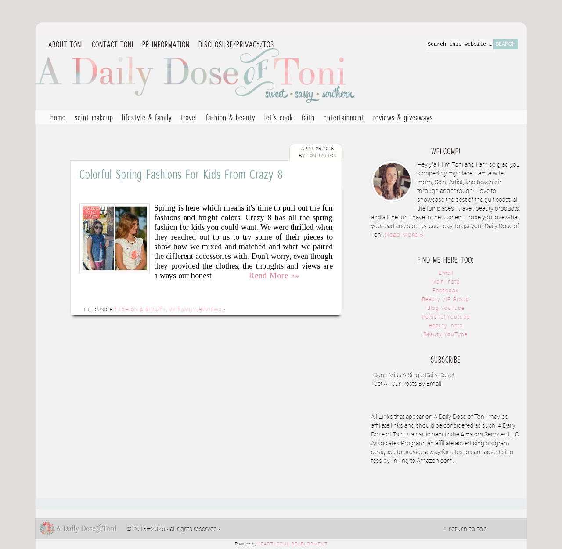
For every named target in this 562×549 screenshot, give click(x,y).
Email (446, 273)
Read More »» (274, 275)
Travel (187, 118)
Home (58, 117)
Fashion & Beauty (229, 118)
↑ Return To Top (465, 529)
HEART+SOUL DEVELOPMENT (292, 544)
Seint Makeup (94, 117)
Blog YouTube (446, 308)
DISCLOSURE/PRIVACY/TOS (234, 45)
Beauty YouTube (446, 335)
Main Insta (446, 282)
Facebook (445, 291)
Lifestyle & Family (145, 118)
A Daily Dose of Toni (246, 73)
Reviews (210, 310)
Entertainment (341, 118)
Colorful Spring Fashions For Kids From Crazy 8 (181, 174)
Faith (308, 117)
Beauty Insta (446, 326)
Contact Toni (112, 44)
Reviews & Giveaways (401, 118)
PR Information (164, 45)
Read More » (404, 235)
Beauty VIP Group (445, 299)
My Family (182, 310)
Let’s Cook (276, 118)
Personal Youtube (446, 317)
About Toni (65, 44)
